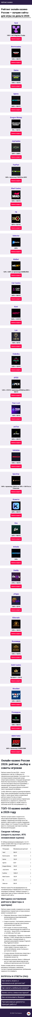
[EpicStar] (16, 480)
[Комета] (16, 506)
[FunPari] (16, 171)
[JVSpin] (16, 600)
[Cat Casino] (16, 289)
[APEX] (16, 384)
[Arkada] (16, 553)
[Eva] (16, 529)
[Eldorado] (16, 624)
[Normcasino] (16, 53)
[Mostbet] (16, 695)
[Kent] (16, 313)
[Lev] (16, 336)
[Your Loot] (16, 409)
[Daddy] (16, 576)
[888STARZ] (16, 742)
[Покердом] (16, 718)
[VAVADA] (16, 456)
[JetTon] (16, 433)
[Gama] (16, 76)
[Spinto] (16, 100)
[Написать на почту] (29, 1014)
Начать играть (16, 39)
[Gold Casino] (16, 671)
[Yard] (16, 29)
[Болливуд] (16, 647)
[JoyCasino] (16, 147)
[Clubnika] (16, 360)
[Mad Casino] (16, 194)
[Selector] (16, 242)
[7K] (16, 218)
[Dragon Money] (16, 124)
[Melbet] (16, 265)
